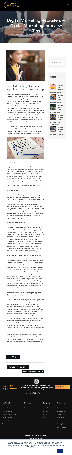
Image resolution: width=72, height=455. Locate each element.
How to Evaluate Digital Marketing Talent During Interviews (56, 120)
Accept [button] (60, 451)
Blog (17, 35)
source (9, 110)
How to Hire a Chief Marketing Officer (56, 109)
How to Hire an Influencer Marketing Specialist (57, 89)
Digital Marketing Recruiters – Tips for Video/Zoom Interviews (33, 371)
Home (12, 35)
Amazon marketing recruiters (16, 325)
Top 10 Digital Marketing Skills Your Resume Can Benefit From (19, 367)
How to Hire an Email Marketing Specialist (56, 99)
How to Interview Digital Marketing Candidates (56, 131)
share (12, 357)
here (33, 344)
